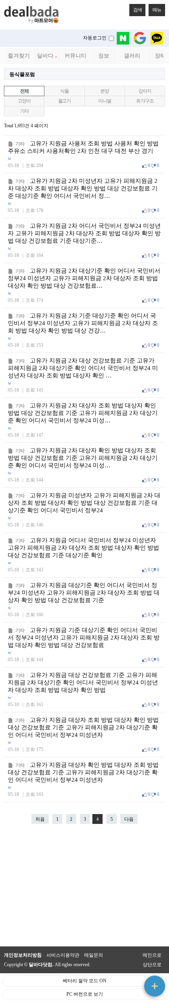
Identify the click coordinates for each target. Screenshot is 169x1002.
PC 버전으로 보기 (84, 994)
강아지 (144, 91)
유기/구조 (145, 101)
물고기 (64, 101)
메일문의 (93, 955)
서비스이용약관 (62, 955)
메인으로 (152, 955)
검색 (137, 10)
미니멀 (104, 101)
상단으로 (152, 964)
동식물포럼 (22, 74)
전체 (24, 91)
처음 (40, 819)
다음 (129, 819)
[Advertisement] (84, 889)
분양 (104, 91)
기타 (24, 111)
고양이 (24, 101)
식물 (64, 91)
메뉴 (156, 10)
